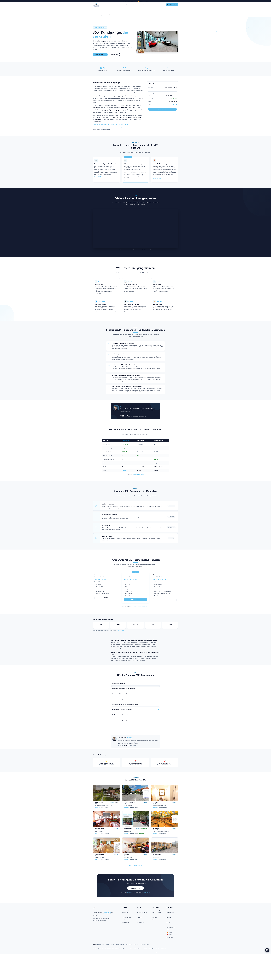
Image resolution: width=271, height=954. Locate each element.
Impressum (136, 952)
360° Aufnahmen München (161, 948)
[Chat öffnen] (267, 950)
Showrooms (139, 917)
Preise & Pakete (169, 937)
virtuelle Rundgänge (106, 912)
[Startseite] (96, 5)
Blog (167, 919)
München (99, 944)
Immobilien (139, 910)
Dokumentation (155, 915)
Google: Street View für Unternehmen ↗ (101, 129)
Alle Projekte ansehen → (135, 865)
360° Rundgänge (126, 910)
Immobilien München (145, 944)
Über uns (168, 910)
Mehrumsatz (154, 917)
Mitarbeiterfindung (156, 910)
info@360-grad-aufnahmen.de (99, 920)
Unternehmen (137, 4)
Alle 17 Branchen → (141, 922)
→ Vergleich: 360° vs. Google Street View (119, 124)
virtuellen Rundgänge (131, 892)
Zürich (138, 944)
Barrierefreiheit (142, 952)
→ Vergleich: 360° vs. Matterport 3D (101, 124)
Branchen (128, 4)
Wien (135, 944)
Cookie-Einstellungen (170, 952)
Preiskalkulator (125, 922)
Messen (138, 919)
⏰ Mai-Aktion (169, 934)
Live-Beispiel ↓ (114, 54)
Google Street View (126, 915)
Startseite (95, 14)
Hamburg (107, 944)
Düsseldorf (122, 944)
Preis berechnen (147, 892)
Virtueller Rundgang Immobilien (139, 948)
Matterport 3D (125, 912)
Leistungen (120, 4)
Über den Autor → (130, 737)
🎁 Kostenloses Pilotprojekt (144, 1)
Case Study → (97, 807)
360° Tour (109, 948)
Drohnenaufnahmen (126, 917)
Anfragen (106, 597)
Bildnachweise (162, 952)
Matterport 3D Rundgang (116, 948)
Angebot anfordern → (162, 109)
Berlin (103, 944)
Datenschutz (149, 952)
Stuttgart (117, 944)
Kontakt (168, 922)
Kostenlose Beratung (172, 4)
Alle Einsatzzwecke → (156, 919)
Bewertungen (155, 952)
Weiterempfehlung (170, 912)
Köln (127, 944)
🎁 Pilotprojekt (169, 932)
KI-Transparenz (169, 915)
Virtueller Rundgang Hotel (150, 948)
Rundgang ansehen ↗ (105, 807)
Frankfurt (112, 944)
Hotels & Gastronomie (142, 912)
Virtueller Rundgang (96, 948)
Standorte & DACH (170, 927)
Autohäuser (139, 915)
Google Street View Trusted (127, 948)
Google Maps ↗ (142, 833)
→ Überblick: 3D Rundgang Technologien (102, 127)
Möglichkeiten (125, 919)
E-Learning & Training (156, 912)
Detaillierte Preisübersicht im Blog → (141, 606)
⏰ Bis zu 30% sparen (129, 1)
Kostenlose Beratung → (100, 54)
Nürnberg (130, 944)
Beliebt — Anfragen (135, 599)
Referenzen (145, 4)
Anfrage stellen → (121, 630)
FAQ (167, 925)
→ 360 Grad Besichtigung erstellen (120, 127)
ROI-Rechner (169, 929)
